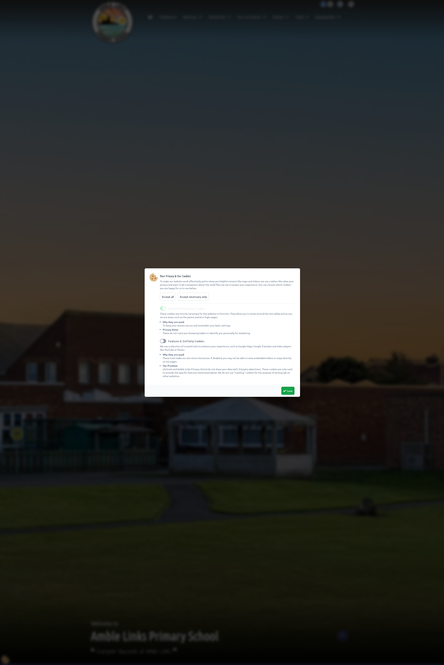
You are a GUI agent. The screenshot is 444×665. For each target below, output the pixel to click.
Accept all (168, 296)
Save (289, 390)
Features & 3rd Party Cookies (186, 341)
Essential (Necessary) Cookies (186, 308)
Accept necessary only (193, 296)
